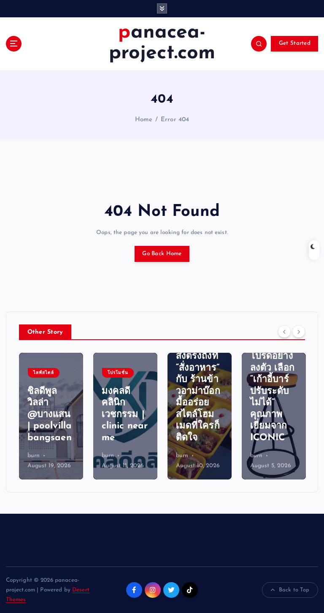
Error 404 (175, 120)
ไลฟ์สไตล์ (43, 373)
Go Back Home (161, 253)
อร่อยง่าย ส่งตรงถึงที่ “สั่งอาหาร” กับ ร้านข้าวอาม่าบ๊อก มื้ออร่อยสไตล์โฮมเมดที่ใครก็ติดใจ (198, 391)
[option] (51, 416)
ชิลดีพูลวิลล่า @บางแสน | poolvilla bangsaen (49, 415)
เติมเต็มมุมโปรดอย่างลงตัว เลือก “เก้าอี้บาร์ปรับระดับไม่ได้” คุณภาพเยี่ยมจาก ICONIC (272, 391)
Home (144, 120)
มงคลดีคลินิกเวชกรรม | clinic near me (125, 415)
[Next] (298, 331)
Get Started (294, 43)
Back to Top (294, 590)
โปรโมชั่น (118, 373)
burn (33, 455)
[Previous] (284, 331)
